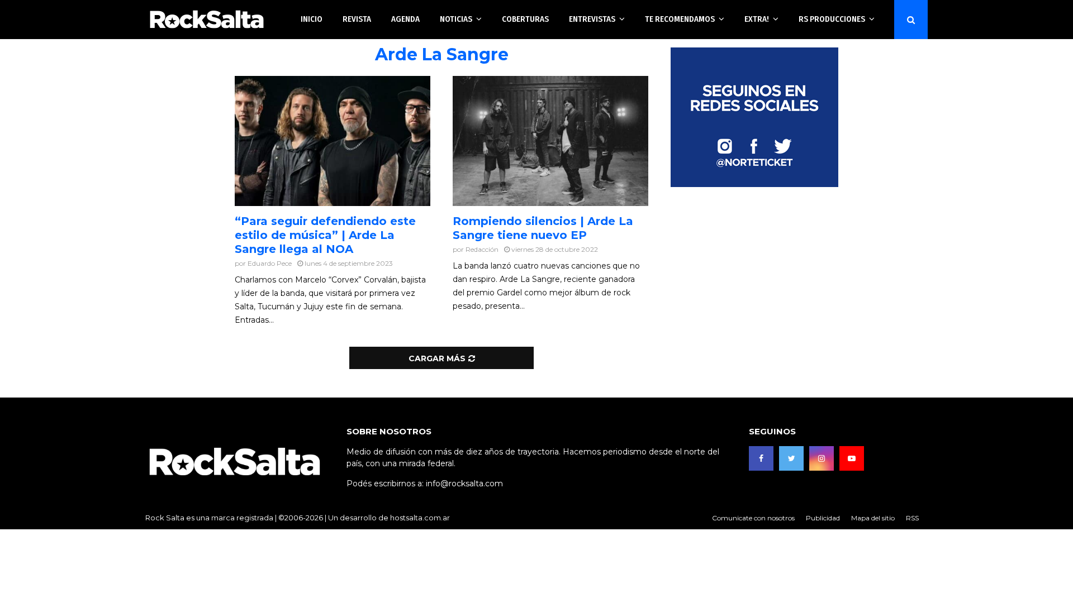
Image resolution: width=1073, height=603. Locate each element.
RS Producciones (832, 19)
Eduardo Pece (270, 263)
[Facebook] (761, 458)
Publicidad (823, 518)
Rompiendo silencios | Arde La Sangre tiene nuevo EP (543, 228)
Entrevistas (592, 19)
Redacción (482, 249)
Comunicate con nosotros (753, 518)
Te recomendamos (680, 19)
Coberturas (525, 19)
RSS (912, 518)
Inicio (311, 19)
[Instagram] (821, 458)
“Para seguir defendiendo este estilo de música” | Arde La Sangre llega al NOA (325, 235)
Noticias (456, 19)
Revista (357, 19)
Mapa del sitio (873, 518)
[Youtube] (851, 458)
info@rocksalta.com (464, 483)
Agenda (405, 19)
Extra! (756, 19)
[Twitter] (791, 458)
